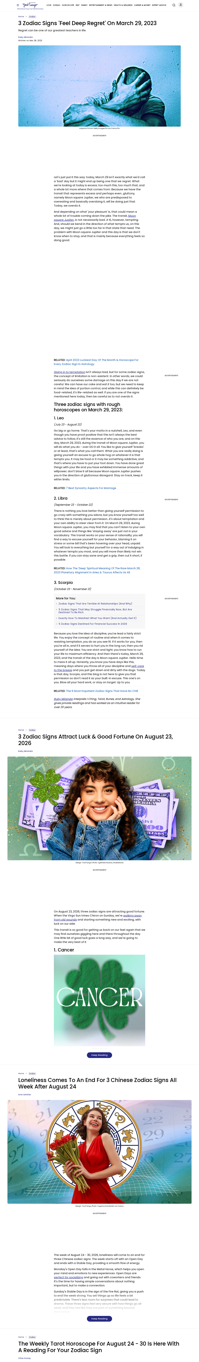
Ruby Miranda (25, 37)
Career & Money (142, 5)
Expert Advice (159, 5)
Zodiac (56, 5)
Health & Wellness (123, 5)
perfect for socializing (68, 1277)
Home (21, 16)
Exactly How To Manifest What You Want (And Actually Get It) (98, 618)
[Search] (173, 5)
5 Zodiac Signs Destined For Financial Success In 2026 (93, 623)
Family (84, 5)
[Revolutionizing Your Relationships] (30, 5)
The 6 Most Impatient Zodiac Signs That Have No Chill (102, 691)
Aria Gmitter (24, 1094)
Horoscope (68, 5)
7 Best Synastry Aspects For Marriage (91, 488)
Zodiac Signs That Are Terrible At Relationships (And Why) (95, 603)
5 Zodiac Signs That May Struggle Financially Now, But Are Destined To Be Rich (95, 611)
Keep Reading (99, 1055)
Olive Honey (24, 1358)
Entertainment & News (100, 5)
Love (49, 5)
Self (77, 5)
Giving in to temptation (69, 372)
